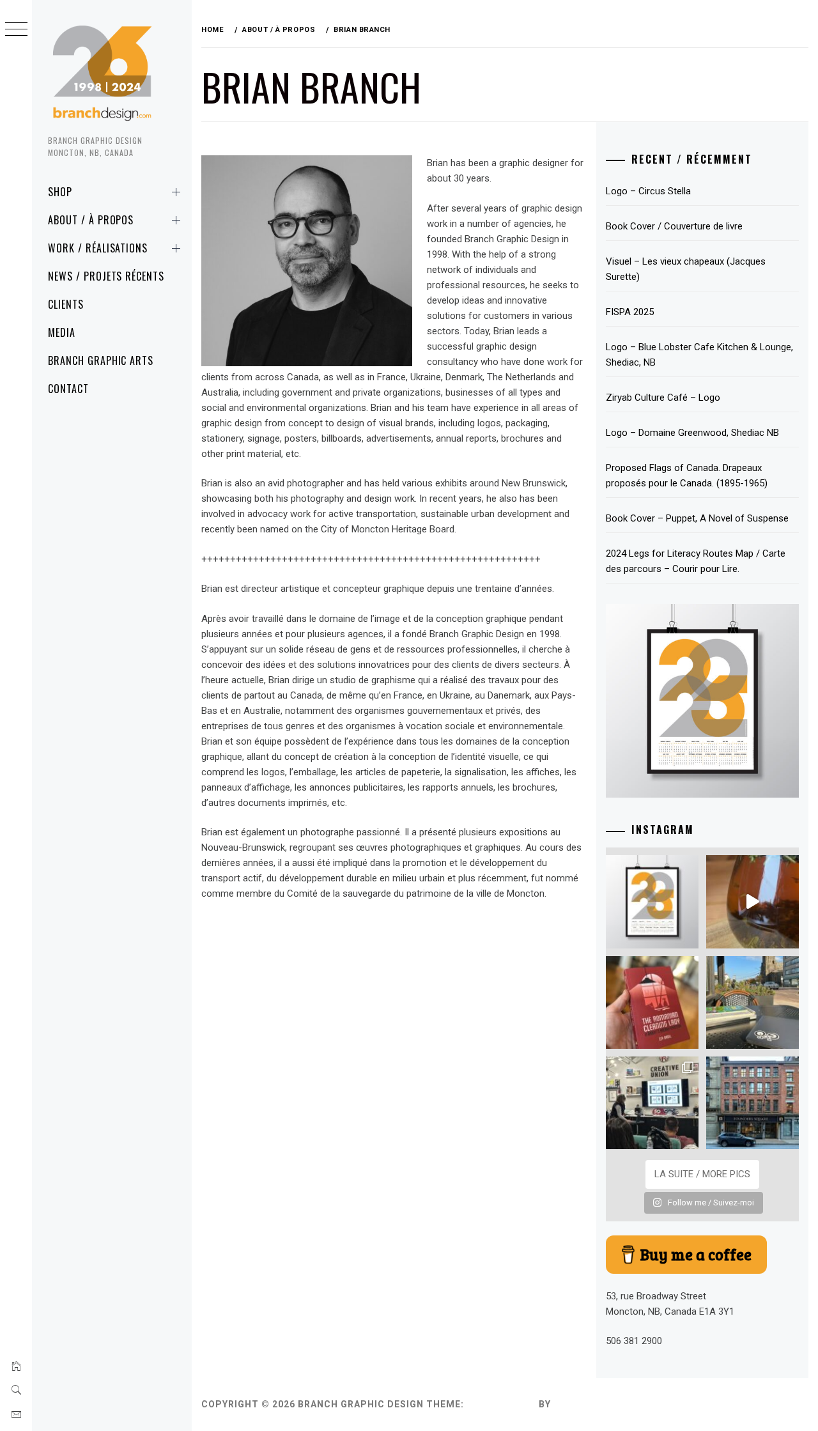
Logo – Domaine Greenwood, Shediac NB (692, 432)
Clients (66, 304)
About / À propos (91, 220)
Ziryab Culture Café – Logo (663, 397)
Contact (68, 388)
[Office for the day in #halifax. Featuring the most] (752, 1102)
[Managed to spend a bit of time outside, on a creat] (752, 1002)
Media (61, 332)
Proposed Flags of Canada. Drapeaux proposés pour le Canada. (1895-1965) (687, 475)
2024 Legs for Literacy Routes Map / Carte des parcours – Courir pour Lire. (695, 561)
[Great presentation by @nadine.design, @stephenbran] (652, 1102)
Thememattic (590, 1404)
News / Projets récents (106, 276)
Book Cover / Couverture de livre (674, 226)
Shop (60, 191)
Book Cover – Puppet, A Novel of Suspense (697, 518)
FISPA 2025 (630, 312)
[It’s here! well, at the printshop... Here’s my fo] (652, 901)
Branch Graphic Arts (100, 360)
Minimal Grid (501, 1404)
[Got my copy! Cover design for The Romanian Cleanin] (652, 1002)
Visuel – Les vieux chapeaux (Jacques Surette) (686, 269)
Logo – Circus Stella (648, 191)
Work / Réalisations (98, 248)
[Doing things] (752, 901)
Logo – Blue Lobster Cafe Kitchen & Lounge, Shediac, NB (699, 354)
